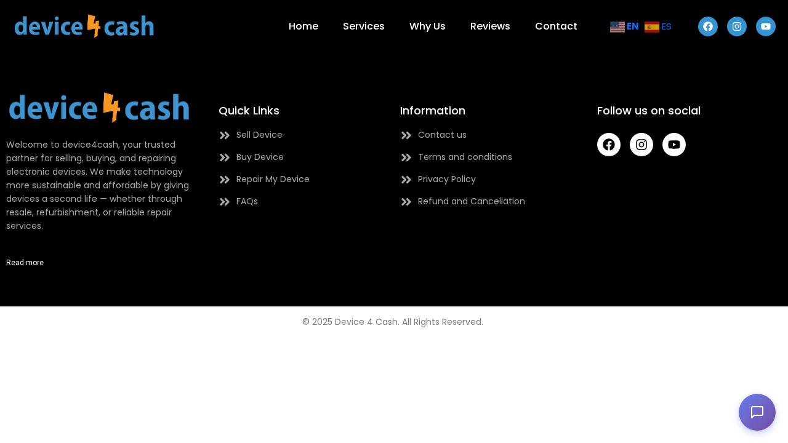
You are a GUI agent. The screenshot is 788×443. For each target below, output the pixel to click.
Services (364, 26)
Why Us (427, 26)
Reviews (490, 26)
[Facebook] (708, 26)
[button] (757, 412)
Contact (556, 26)
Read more (25, 262)
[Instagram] (737, 26)
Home (303, 26)
